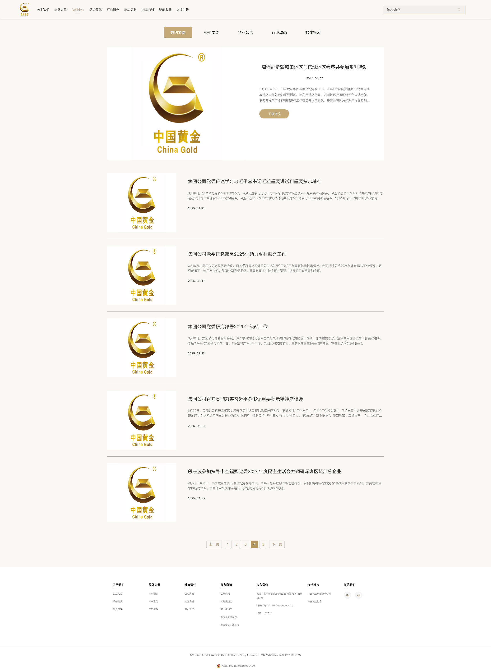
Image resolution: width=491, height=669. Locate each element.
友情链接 (313, 584)
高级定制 (130, 9)
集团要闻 (178, 32)
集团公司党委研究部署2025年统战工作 (228, 326)
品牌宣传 (153, 601)
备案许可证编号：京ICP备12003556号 (281, 655)
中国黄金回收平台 (230, 625)
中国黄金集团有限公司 (319, 593)
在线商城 (225, 593)
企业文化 (117, 593)
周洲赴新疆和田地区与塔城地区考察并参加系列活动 (314, 67)
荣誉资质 (117, 601)
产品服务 (113, 9)
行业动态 (279, 32)
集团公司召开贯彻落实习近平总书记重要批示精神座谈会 (245, 399)
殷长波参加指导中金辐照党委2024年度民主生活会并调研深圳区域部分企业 (264, 471)
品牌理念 (153, 593)
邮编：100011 (264, 613)
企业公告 (245, 32)
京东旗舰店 (226, 609)
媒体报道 (313, 32)
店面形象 (153, 609)
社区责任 (189, 601)
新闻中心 (78, 9)
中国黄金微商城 (229, 617)
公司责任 (189, 593)
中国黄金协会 (315, 601)
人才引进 (183, 9)
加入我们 (262, 584)
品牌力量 (60, 9)
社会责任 (190, 584)
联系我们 (349, 584)
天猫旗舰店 (226, 601)
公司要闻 (211, 32)
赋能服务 (165, 9)
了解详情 (274, 114)
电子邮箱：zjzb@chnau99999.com (275, 605)
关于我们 (43, 9)
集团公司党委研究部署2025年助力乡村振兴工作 (237, 254)
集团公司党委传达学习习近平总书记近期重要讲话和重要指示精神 (254, 181)
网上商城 (148, 9)
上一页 (214, 544)
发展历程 (117, 609)
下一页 (277, 544)
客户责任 (189, 609)
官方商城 (226, 584)
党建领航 (95, 9)
